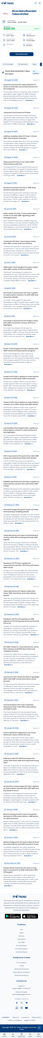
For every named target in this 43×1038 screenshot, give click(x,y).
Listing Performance (21, 969)
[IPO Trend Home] (8, 2)
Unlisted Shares (21, 952)
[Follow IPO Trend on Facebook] (17, 1003)
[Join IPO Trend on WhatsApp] (17, 1008)
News (22, 933)
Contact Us (25, 1017)
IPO (21, 930)
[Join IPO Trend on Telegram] (26, 1003)
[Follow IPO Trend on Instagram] (21, 1008)
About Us (16, 1017)
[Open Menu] (39, 3)
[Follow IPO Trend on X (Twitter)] (21, 1003)
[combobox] (34, 64)
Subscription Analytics (21, 972)
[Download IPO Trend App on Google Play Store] (13, 916)
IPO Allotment (21, 946)
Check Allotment (21, 54)
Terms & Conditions (15, 1020)
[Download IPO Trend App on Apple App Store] (30, 916)
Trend (21, 966)
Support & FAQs (29, 1020)
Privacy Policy (36, 1017)
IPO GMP (21, 942)
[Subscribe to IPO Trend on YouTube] (26, 1008)
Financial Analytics (21, 975)
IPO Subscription (21, 949)
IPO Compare (21, 963)
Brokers (21, 936)
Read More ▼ (30, 100)
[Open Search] (35, 3)
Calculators (21, 939)
